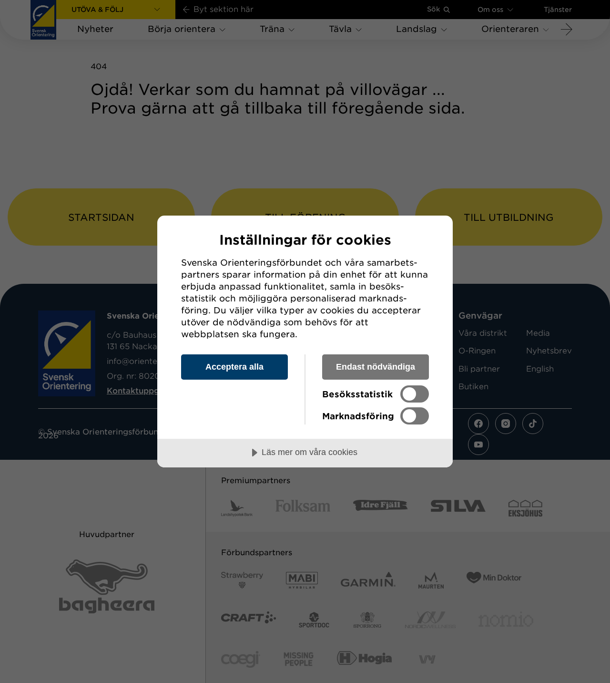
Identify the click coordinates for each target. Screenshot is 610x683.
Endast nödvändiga (375, 367)
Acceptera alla (234, 367)
